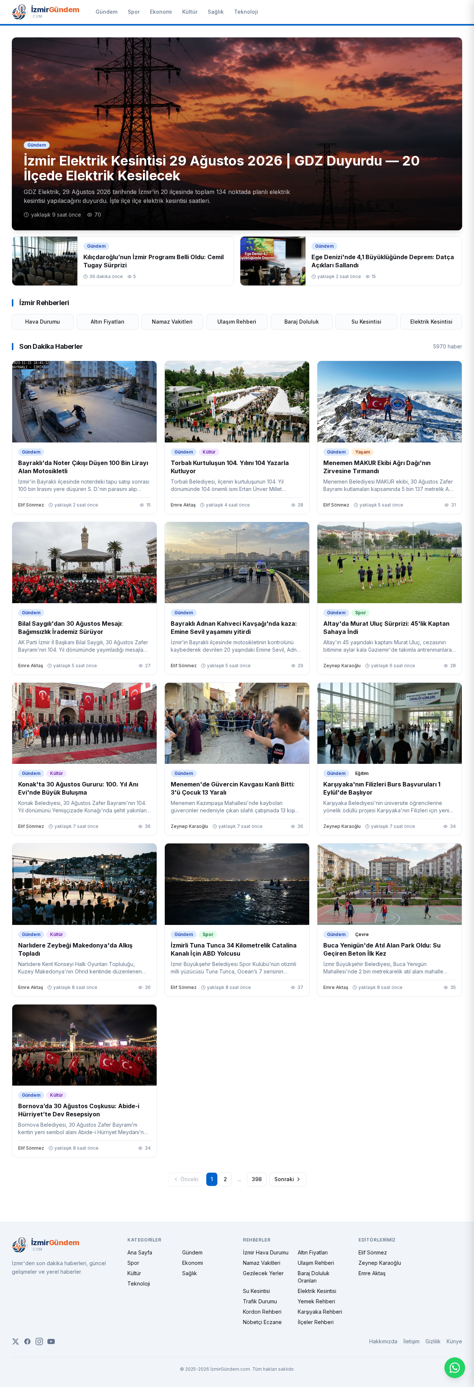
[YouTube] (51, 1341)
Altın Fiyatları (107, 321)
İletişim (411, 1341)
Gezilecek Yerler (263, 1273)
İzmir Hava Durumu (265, 1252)
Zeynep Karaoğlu (379, 1263)
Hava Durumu (42, 321)
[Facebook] (27, 1341)
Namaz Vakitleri (172, 321)
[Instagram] (39, 1341)
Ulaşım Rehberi (236, 321)
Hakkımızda (383, 1341)
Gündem (106, 12)
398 (257, 1179)
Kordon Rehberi (262, 1312)
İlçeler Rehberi (316, 1322)
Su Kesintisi (366, 321)
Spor (134, 12)
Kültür (189, 12)
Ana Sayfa (139, 1252)
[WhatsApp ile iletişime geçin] (454, 1367)
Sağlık (216, 12)
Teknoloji (246, 12)
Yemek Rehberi (316, 1301)
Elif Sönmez (372, 1252)
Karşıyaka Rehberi (320, 1312)
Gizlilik (433, 1341)
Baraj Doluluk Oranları (314, 1277)
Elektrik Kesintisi (431, 321)
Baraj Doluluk (301, 321)
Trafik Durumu (260, 1301)
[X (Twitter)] (15, 1341)
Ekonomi (161, 12)
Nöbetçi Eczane (262, 1322)
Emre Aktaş (371, 1273)
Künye (454, 1341)
